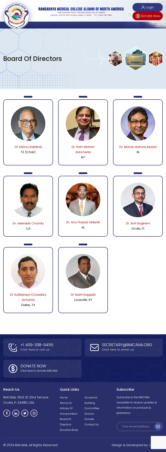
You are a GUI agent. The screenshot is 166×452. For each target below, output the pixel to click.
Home (64, 397)
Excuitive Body (69, 430)
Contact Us (92, 424)
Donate (89, 419)
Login (150, 7)
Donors (89, 414)
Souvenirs (91, 397)
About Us (66, 403)
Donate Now (150, 16)
